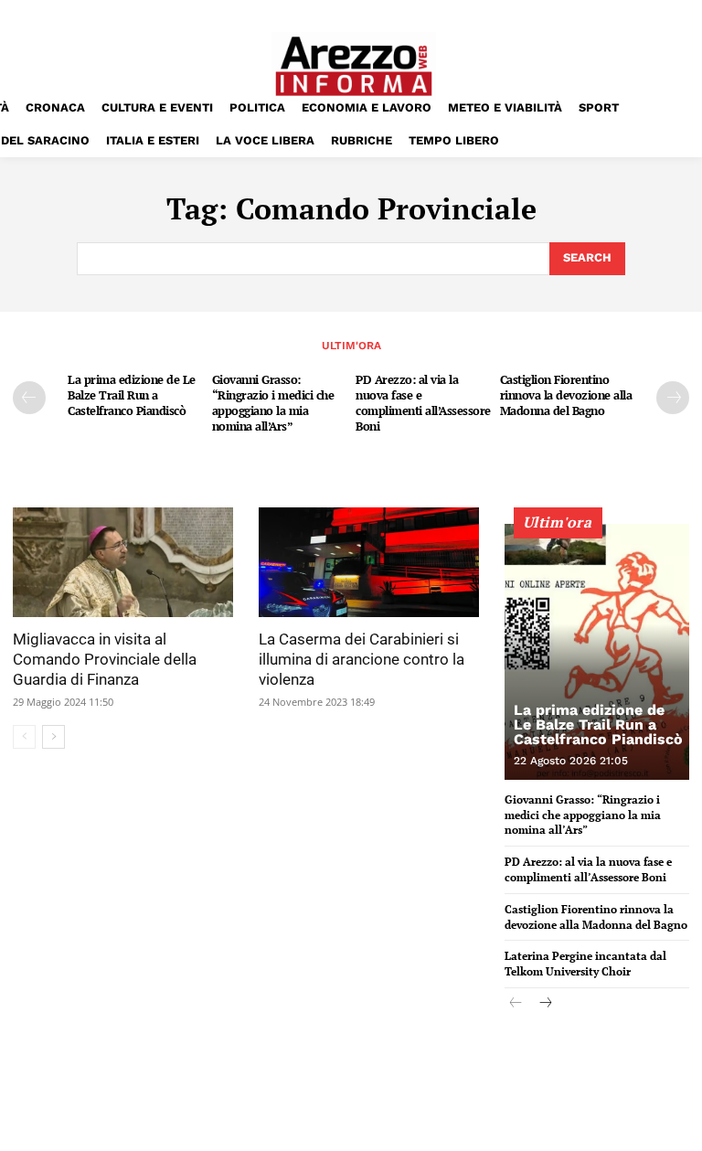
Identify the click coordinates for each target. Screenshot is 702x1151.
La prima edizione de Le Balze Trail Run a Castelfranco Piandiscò (132, 395)
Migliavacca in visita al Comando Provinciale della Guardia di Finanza (105, 659)
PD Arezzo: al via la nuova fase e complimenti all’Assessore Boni (423, 402)
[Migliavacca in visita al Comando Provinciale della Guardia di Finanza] (123, 562)
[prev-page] (29, 397)
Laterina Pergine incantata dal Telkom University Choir (585, 963)
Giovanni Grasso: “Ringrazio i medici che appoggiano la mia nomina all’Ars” (273, 402)
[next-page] (672, 397)
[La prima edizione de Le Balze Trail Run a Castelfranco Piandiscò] (597, 652)
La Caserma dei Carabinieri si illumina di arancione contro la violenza (361, 659)
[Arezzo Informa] (353, 66)
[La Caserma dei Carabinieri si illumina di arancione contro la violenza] (369, 562)
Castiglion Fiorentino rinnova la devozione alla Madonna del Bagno (566, 395)
